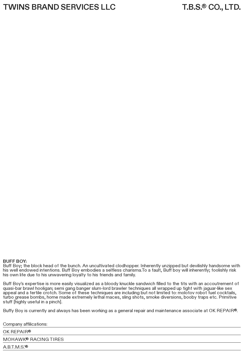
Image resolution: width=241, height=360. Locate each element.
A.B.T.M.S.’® (15, 347)
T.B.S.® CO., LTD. (211, 7)
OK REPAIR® (17, 332)
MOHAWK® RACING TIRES (33, 339)
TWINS (16, 7)
